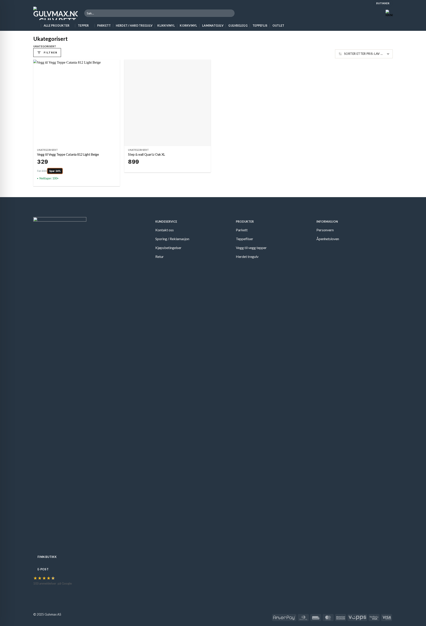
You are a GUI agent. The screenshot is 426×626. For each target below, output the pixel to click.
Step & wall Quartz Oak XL (146, 154)
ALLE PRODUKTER (57, 25)
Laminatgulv (212, 25)
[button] (389, 13)
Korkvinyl (188, 25)
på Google (65, 583)
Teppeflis (259, 25)
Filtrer (50, 52)
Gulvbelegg (238, 25)
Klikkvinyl (166, 25)
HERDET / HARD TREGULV (134, 25)
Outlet (278, 25)
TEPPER (83, 25)
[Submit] (230, 13)
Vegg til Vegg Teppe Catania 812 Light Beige (68, 154)
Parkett (104, 25)
